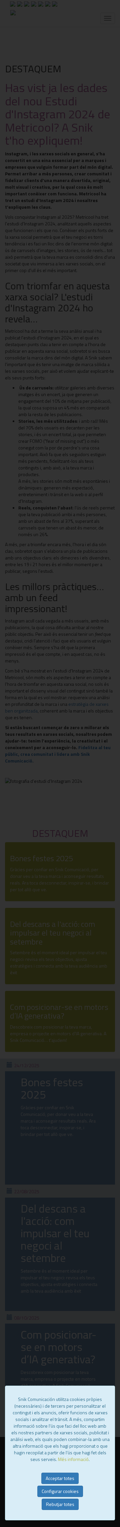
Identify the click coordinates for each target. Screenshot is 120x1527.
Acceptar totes (60, 1478)
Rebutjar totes (60, 1504)
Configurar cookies (60, 1491)
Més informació (73, 1459)
